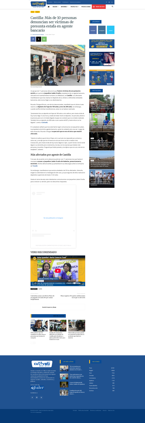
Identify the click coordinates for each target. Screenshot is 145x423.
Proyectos (74, 6)
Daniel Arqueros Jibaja (38, 34)
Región (55, 6)
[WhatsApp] (44, 39)
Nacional (93, 121)
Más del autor (58, 316)
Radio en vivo (111, 410)
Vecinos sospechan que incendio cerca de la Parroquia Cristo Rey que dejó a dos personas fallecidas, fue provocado (101, 144)
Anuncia (104, 410)
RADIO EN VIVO (100, 6)
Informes (64, 6)
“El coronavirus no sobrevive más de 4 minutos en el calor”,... (76, 368)
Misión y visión (57, 2)
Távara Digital (38, 412)
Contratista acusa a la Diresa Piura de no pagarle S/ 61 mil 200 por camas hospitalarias (42, 297)
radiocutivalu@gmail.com (44, 393)
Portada (75, 410)
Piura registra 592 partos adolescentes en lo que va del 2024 (73, 296)
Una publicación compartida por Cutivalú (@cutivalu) (53, 245)
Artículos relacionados (42, 316)
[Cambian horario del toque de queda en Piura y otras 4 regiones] (64, 392)
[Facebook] (106, 2)
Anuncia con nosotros (75, 2)
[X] (112, 2)
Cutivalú (45, 122)
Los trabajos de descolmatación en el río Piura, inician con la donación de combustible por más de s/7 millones (102, 181)
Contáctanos (65, 2)
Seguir (102, 26)
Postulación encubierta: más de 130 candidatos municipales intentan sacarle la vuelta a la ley (102, 126)
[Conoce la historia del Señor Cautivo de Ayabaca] (64, 384)
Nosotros (50, 2)
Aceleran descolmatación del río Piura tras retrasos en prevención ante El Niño (101, 164)
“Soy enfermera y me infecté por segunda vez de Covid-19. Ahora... (77, 376)
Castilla (40, 289)
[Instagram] (109, 2)
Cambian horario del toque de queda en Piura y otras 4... (77, 392)
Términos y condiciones (95, 410)
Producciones (86, 6)
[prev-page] (32, 343)
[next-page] (34, 343)
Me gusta (93, 26)
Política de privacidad (83, 410)
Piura (32, 12)
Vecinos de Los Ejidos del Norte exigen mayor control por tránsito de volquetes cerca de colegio (102, 107)
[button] (112, 7)
